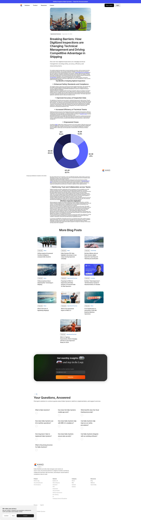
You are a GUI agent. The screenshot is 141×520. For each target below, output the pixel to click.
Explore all (55, 480)
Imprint (42, 505)
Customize (6, 515)
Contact (74, 484)
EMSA (56, 124)
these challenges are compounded (82, 72)
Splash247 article (83, 113)
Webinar (93, 482)
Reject (13, 515)
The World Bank (53, 77)
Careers (74, 486)
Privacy (35, 505)
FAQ (73, 482)
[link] (40, 251)
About (73, 480)
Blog (92, 480)
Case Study (93, 484)
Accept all (25, 515)
